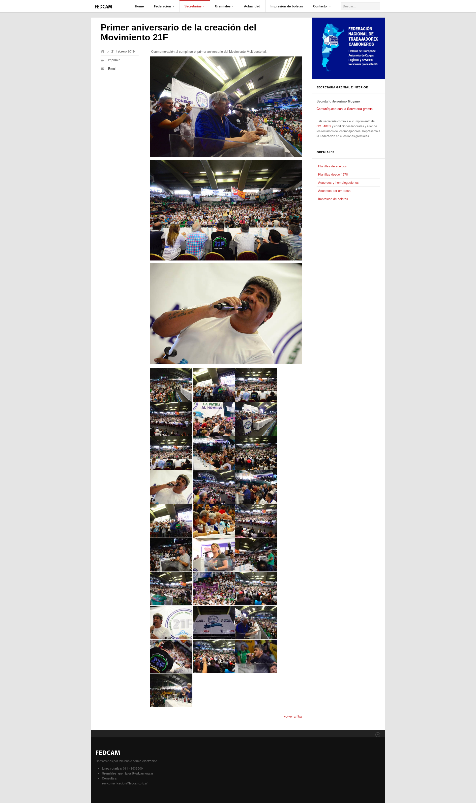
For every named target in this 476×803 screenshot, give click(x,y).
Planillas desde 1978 (333, 174)
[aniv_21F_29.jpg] (171, 690)
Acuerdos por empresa (334, 190)
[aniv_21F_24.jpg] (214, 622)
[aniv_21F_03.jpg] (214, 385)
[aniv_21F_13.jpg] (256, 487)
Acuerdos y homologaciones (338, 182)
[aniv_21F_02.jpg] (171, 385)
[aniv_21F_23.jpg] (171, 622)
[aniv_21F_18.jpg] (214, 554)
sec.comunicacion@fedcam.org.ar (125, 783)
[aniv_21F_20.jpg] (171, 588)
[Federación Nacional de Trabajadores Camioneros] (103, 4)
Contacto (320, 6)
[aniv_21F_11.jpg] (171, 487)
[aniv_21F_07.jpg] (256, 419)
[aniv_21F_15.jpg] (214, 521)
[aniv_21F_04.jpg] (256, 385)
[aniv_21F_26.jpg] (171, 656)
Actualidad (252, 6)
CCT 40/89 (324, 126)
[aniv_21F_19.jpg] (256, 554)
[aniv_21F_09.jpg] (214, 453)
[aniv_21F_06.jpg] (214, 419)
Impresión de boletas (286, 6)
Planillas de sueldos (332, 166)
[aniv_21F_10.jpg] (256, 453)
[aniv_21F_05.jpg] (171, 419)
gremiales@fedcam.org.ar (135, 773)
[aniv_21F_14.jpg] (171, 521)
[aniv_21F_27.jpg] (214, 656)
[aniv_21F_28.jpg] (256, 656)
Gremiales (223, 6)
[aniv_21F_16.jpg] (256, 521)
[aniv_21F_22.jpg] (256, 588)
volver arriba (293, 716)
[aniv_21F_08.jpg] (171, 453)
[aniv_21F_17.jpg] (171, 554)
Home (139, 6)
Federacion (162, 6)
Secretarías (193, 6)
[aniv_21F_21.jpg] (214, 588)
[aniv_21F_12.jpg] (214, 487)
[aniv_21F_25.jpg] (256, 622)
